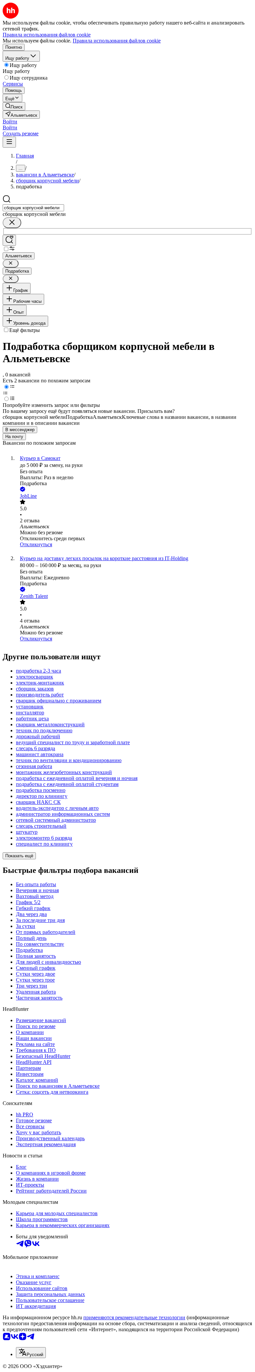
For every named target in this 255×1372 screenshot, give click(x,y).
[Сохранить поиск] (9, 240)
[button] (10, 121)
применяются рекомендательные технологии (134, 1317)
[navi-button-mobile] (9, 142)
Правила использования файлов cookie (117, 40)
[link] (14, 106)
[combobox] (33, 207)
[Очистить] (12, 222)
